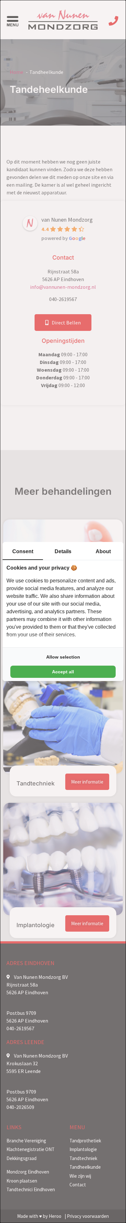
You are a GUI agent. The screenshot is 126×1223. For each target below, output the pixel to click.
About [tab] (103, 551)
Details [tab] (63, 551)
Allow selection (63, 657)
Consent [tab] (22, 551)
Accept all (63, 671)
